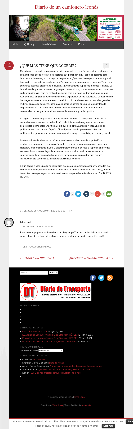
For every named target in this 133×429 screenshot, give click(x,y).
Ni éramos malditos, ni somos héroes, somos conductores (49, 341)
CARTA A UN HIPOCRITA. (37, 258)
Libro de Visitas (48, 44)
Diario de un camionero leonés (66, 6)
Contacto (67, 44)
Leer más (108, 425)
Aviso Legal (79, 397)
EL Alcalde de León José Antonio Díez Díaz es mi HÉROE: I (50, 338)
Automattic (86, 405)
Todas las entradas (29, 350)
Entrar (81, 44)
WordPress (57, 405)
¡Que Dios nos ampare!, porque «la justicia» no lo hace (64, 369)
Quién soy (29, 44)
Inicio (15, 44)
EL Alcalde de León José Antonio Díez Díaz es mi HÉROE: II (50, 335)
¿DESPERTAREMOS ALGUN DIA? (91, 258)
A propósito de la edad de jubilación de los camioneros (75, 366)
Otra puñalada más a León (34, 331)
